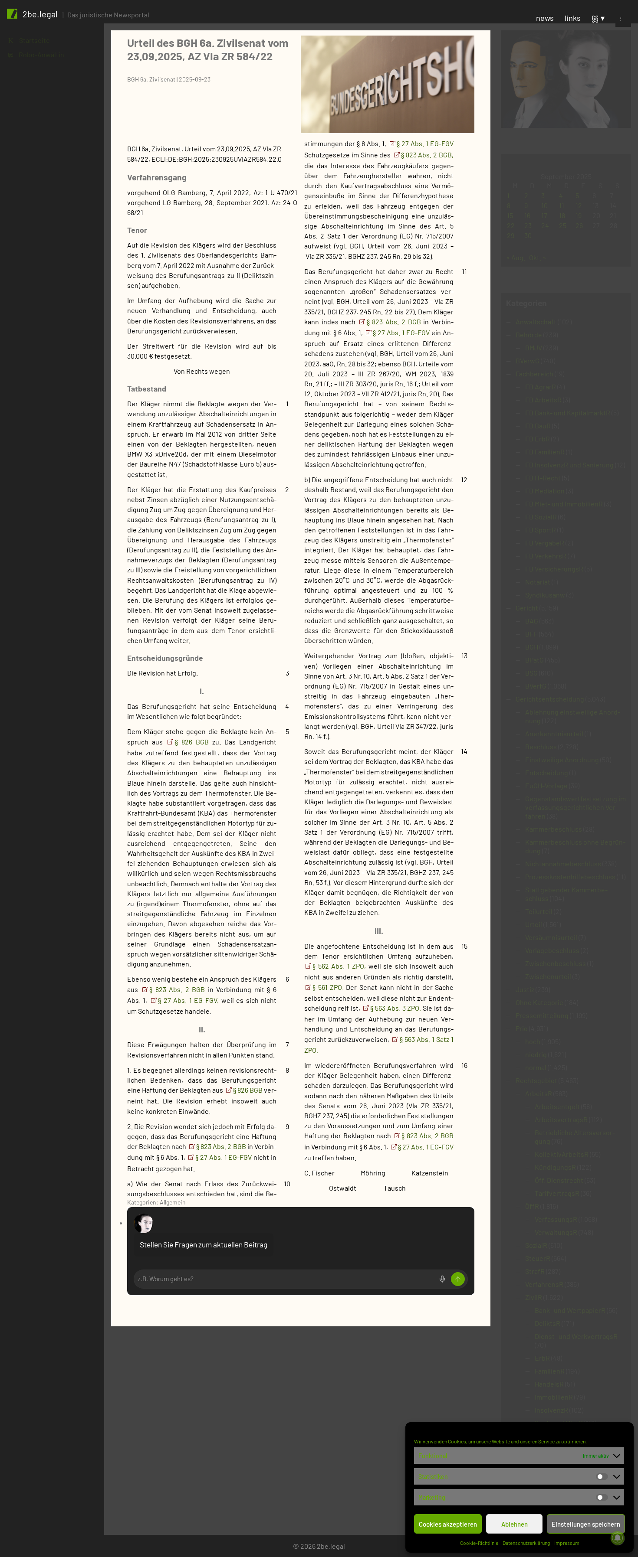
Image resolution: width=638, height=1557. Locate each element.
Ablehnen (514, 1524)
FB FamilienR (545, 451)
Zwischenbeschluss (555, 963)
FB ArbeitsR (543, 399)
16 (527, 215)
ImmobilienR (554, 1397)
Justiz (525, 989)
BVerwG (527, 360)
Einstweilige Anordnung (562, 759)
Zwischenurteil (548, 976)
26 (579, 225)
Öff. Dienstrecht (559, 1180)
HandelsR (549, 1384)
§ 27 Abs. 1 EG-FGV (224, 1157)
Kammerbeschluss (553, 829)
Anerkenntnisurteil (554, 733)
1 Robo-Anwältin (36, 54)
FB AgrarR (540, 386)
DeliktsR (547, 1323)
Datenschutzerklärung (526, 1543)
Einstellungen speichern (586, 1524)
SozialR (536, 1245)
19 (579, 215)
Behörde (529, 334)
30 (528, 235)
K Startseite (29, 40)
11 (561, 205)
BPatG (534, 660)
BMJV (533, 347)
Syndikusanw (545, 595)
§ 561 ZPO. (328, 987)
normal (535, 1067)
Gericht (527, 608)
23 (528, 225)
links (573, 18)
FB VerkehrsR (545, 556)
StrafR (535, 1271)
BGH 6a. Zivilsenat (151, 79)
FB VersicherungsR (554, 569)
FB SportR (540, 530)
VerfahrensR (544, 1284)
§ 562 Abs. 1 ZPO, (339, 966)
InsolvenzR (551, 1410)
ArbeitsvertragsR (561, 1119)
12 (579, 205)
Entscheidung (546, 772)
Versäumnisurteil (551, 937)
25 (562, 225)
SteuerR (537, 1258)
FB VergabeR (544, 543)
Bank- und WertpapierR (570, 1310)
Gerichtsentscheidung (550, 699)
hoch (532, 1041)
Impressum (566, 1543)
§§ (595, 18)
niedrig (536, 1054)
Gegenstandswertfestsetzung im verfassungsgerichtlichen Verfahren (575, 807)
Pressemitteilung (542, 1015)
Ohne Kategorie (539, 1002)
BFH (531, 634)
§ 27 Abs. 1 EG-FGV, (188, 1000)
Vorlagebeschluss (552, 950)
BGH (531, 647)
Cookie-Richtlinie (479, 1543)
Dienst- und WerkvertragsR (576, 1336)
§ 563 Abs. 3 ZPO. (395, 1008)
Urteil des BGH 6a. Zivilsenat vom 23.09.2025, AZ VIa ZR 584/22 (207, 49)
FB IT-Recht (543, 477)
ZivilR (533, 1297)
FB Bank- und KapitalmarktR (567, 412)
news (545, 18)
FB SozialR (541, 516)
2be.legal (40, 14)
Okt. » (537, 257)
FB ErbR (537, 438)
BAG (531, 621)
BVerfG (535, 686)
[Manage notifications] (618, 1538)
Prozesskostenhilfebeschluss (570, 876)
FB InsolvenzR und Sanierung (569, 464)
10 (544, 205)
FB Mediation (545, 490)
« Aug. (515, 257)
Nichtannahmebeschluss (563, 863)
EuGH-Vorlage (546, 785)
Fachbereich (534, 373)
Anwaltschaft (536, 321)
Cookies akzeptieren (448, 1524)
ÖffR (532, 1206)
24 (545, 225)
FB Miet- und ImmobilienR (564, 503)
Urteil (533, 924)
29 (510, 235)
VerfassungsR (556, 1219)
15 (510, 215)
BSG (531, 673)
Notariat (537, 582)
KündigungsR (555, 1167)
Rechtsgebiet (536, 1080)
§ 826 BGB (193, 742)
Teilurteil (538, 911)
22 (511, 225)
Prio (522, 1028)
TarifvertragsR (557, 1193)
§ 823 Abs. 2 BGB (178, 989)
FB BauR (538, 425)
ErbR (542, 1358)
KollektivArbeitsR (562, 1154)
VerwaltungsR (556, 1232)
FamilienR (550, 1371)
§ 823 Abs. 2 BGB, (427, 154)
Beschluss (541, 746)
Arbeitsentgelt (557, 1106)
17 (544, 215)
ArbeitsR (538, 1093)
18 (562, 215)
